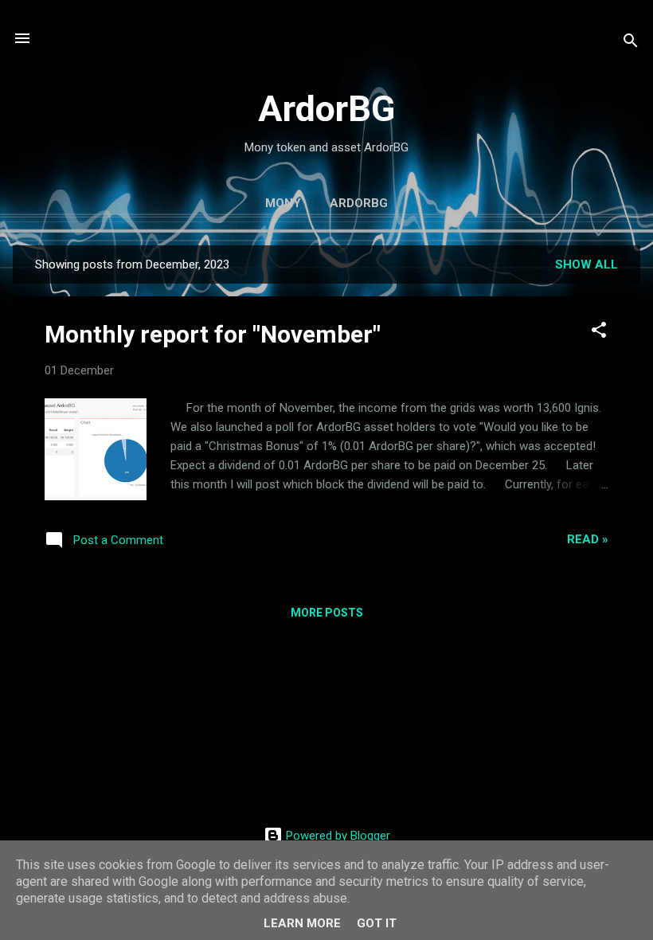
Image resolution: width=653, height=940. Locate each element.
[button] (598, 332)
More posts (327, 612)
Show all (586, 264)
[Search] (630, 43)
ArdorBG (326, 109)
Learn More (302, 923)
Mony (283, 203)
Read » (587, 539)
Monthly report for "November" (213, 334)
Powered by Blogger (336, 835)
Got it (377, 923)
